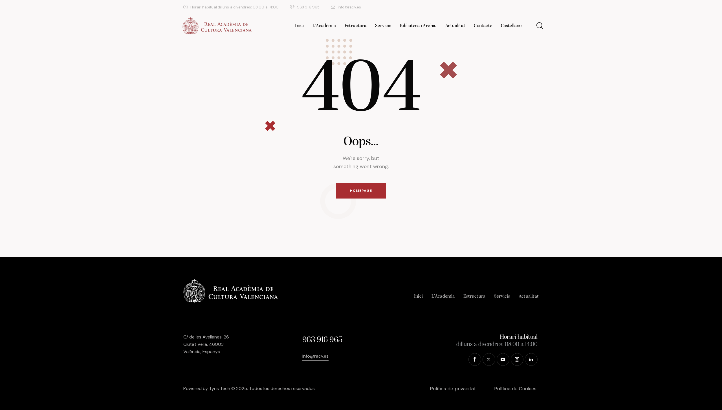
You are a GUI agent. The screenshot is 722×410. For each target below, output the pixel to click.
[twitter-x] (496, 7)
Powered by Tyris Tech (206, 388)
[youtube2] (509, 7)
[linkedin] (536, 7)
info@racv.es (315, 356)
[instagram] (523, 7)
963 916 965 (322, 340)
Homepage (361, 190)
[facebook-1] (482, 7)
